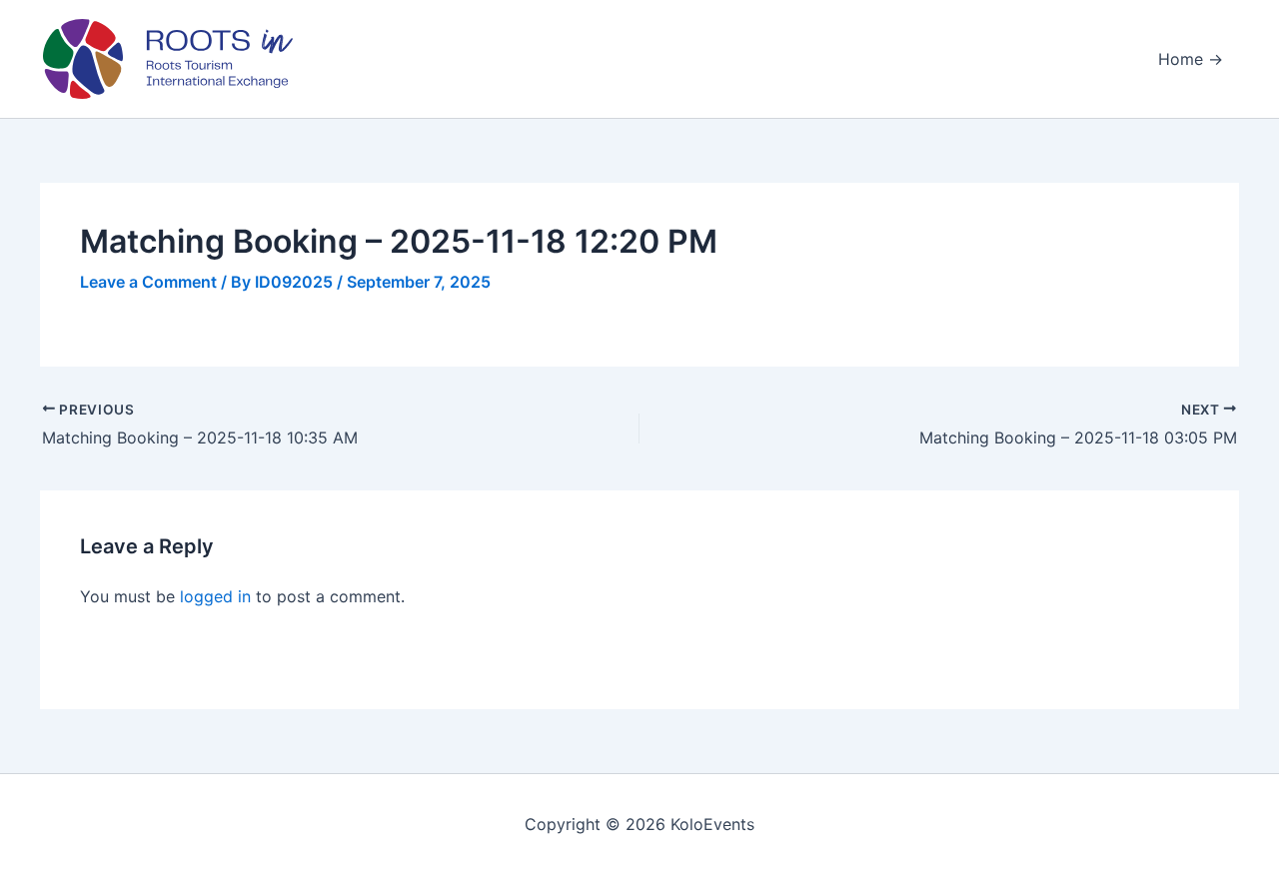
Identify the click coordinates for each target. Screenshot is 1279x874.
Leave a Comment (148, 282)
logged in (215, 596)
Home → (1190, 59)
